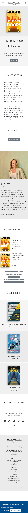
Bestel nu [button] (14, 60)
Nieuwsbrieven (14, 472)
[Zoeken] (25, 3)
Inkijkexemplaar (14, 139)
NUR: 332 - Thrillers (14, 276)
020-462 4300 (14, 456)
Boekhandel (14, 469)
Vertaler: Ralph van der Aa (14, 274)
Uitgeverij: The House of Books (14, 271)
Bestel (14, 248)
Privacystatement (14, 478)
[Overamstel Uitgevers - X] (19, 421)
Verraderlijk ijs (14, 356)
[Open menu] (3, 3)
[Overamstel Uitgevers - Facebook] (14, 421)
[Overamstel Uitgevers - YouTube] (23, 421)
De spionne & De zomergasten (14, 324)
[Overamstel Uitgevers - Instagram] (9, 421)
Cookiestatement (14, 480)
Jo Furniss (7, 183)
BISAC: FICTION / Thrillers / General (14, 282)
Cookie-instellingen (14, 483)
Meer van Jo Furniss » (8, 214)
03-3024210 (14, 464)
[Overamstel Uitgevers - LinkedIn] (5, 421)
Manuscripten (14, 476)
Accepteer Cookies (15, 510)
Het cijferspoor (14, 388)
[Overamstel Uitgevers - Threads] (14, 424)
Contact (14, 467)
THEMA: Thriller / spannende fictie (14, 279)
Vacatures (14, 474)
